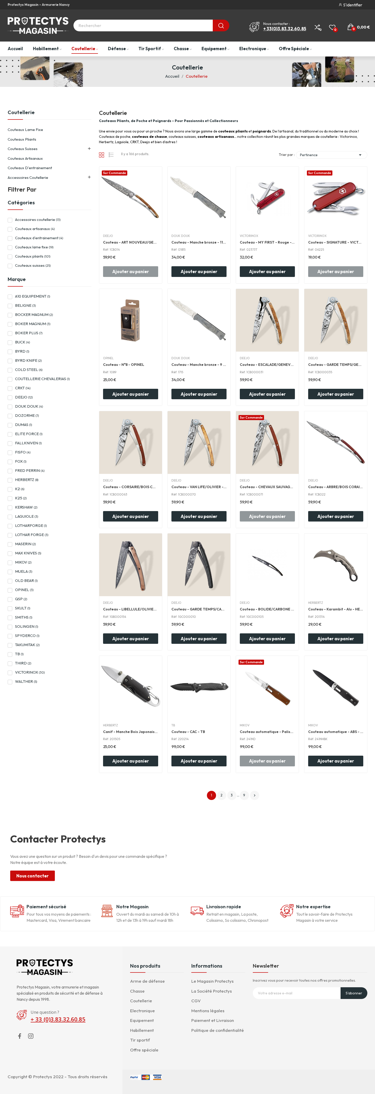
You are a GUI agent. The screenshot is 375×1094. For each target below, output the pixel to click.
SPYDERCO (27, 635)
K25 (21, 498)
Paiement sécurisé (46, 907)
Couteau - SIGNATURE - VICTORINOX (335, 242)
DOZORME (27, 415)
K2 (19, 488)
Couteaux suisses (23, 148)
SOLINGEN (26, 626)
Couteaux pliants (22, 139)
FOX (21, 461)
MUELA (23, 571)
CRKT (23, 387)
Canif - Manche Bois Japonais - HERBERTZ (130, 731)
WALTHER (26, 681)
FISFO (23, 452)
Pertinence (331, 155)
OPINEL (24, 589)
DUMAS (23, 424)
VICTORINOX (30, 672)
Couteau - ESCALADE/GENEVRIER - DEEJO (267, 364)
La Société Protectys (211, 991)
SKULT (22, 608)
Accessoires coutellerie (28, 177)
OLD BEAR (26, 580)
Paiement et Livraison (212, 1020)
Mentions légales (207, 1010)
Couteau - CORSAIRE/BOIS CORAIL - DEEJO (130, 487)
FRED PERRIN (30, 470)
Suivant (254, 795)
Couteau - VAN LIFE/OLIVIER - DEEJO (199, 487)
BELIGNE (25, 305)
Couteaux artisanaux (25, 158)
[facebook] (20, 1036)
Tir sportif (140, 1040)
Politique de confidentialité (217, 1030)
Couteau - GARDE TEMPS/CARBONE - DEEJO (199, 609)
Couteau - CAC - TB (188, 731)
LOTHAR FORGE (31, 534)
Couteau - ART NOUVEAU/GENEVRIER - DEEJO (130, 242)
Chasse (137, 991)
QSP (21, 598)
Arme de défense (147, 981)
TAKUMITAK (27, 644)
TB (19, 653)
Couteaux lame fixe (25, 129)
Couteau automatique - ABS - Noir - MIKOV (335, 731)
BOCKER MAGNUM (34, 314)
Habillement (142, 1030)
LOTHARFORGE (31, 525)
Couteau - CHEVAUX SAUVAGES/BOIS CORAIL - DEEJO (267, 487)
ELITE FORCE (29, 433)
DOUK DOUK (29, 406)
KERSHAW (26, 507)
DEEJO (24, 397)
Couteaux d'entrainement (30, 167)
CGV (196, 1000)
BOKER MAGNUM (33, 323)
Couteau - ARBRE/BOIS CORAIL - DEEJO (335, 487)
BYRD (22, 351)
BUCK (22, 342)
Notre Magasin (132, 907)
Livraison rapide (223, 907)
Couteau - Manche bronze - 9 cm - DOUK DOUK (199, 364)
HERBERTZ (27, 479)
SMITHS (23, 617)
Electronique (142, 1010)
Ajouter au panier (199, 271)
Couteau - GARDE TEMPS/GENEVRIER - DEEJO (335, 364)
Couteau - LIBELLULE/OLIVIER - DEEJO (130, 609)
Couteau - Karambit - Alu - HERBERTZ (335, 609)
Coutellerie (21, 112)
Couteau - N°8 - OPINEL (123, 364)
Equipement (142, 1020)
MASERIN (25, 543)
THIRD (23, 663)
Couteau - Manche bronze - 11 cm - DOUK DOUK (199, 242)
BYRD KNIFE (28, 360)
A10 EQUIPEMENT (32, 296)
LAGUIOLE (26, 516)
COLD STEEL (29, 369)
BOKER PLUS (29, 332)
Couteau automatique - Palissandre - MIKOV (267, 731)
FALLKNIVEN (28, 443)
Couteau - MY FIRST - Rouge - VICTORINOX (267, 242)
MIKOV (23, 562)
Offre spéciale (144, 1049)
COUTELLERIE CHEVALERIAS (42, 378)
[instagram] (31, 1036)
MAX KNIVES (28, 553)
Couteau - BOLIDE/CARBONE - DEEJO (267, 609)
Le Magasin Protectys (212, 981)
